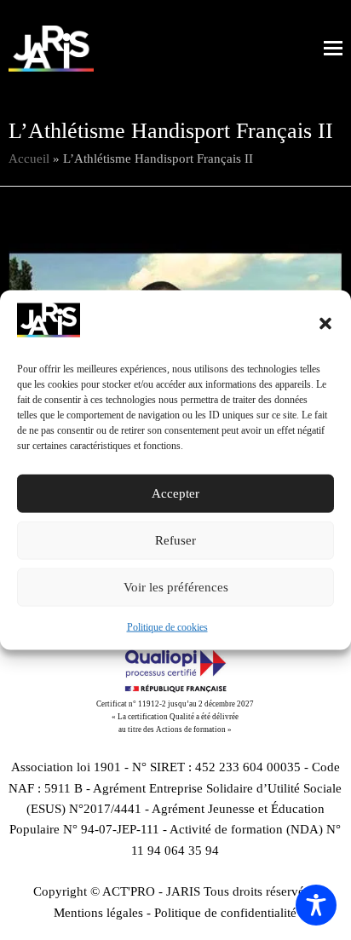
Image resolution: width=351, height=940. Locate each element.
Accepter (175, 493)
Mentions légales (98, 913)
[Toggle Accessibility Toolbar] (316, 905)
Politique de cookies (167, 627)
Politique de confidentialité (225, 913)
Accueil (29, 158)
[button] (325, 323)
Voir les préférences (176, 587)
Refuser (175, 540)
